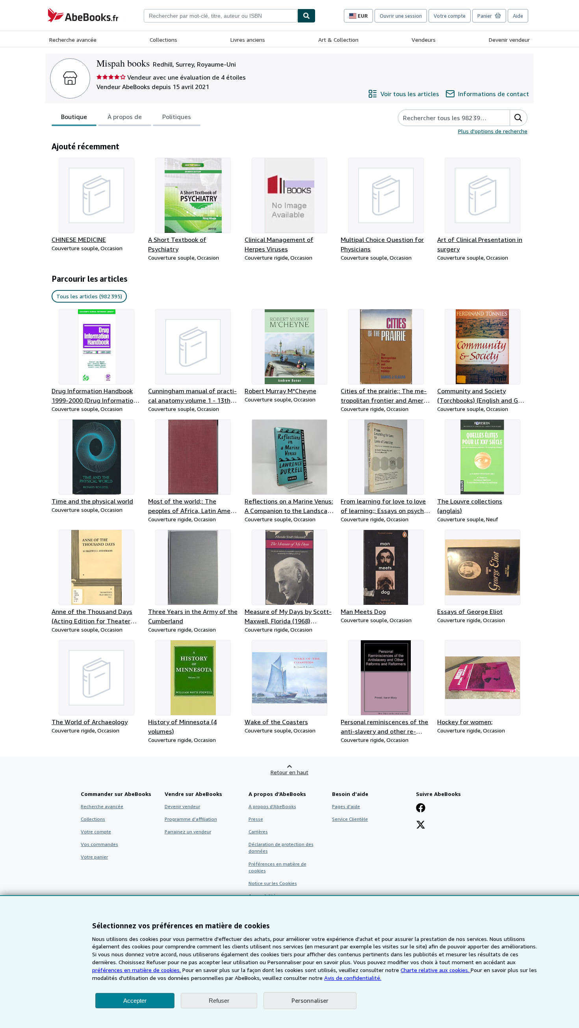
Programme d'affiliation (191, 819)
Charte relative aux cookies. (436, 970)
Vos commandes (99, 844)
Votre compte (450, 16)
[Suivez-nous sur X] (420, 825)
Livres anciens (247, 39)
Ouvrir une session (401, 16)
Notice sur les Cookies (273, 883)
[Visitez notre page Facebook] (420, 808)
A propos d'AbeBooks (272, 806)
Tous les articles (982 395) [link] (89, 296)
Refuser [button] (219, 1000)
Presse (256, 819)
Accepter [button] (135, 1000)
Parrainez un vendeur (188, 832)
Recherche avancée (72, 39)
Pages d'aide (346, 806)
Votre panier (94, 857)
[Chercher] (306, 15)
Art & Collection (338, 39)
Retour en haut (289, 772)
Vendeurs (424, 39)
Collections (163, 39)
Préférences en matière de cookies (277, 867)
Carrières (258, 832)
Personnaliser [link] (309, 1000)
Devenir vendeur (509, 39)
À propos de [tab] (125, 117)
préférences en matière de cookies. (136, 970)
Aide (518, 16)
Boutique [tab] (74, 117)
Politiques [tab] (176, 117)
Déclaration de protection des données (281, 847)
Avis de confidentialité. (352, 977)
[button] (518, 118)
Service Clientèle (350, 819)
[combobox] (220, 15)
